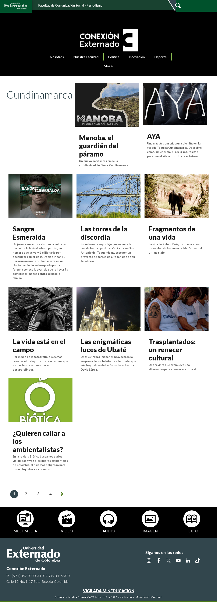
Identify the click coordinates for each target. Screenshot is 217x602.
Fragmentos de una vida (172, 233)
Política (113, 57)
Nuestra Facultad (86, 57)
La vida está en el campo (39, 345)
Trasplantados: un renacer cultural (172, 349)
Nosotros (57, 57)
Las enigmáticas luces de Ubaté (106, 345)
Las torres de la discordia (104, 233)
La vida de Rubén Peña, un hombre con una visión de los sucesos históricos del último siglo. (175, 248)
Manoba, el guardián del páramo (98, 145)
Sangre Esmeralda (29, 233)
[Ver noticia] (107, 104)
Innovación (137, 57)
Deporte (160, 57)
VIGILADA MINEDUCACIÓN (108, 590)
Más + (108, 66)
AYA (153, 136)
